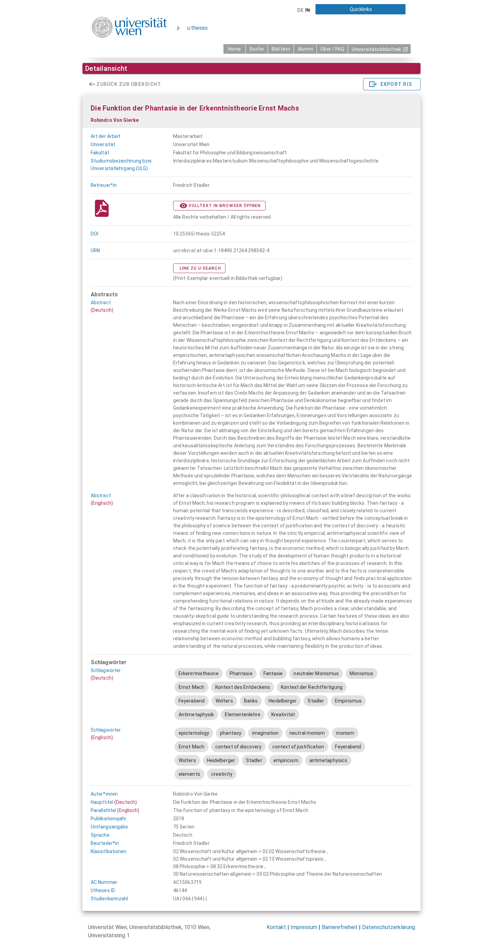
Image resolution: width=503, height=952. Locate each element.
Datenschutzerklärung (388, 927)
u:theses (197, 28)
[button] (303, 10)
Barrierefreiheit (340, 927)
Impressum (304, 927)
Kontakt (276, 927)
